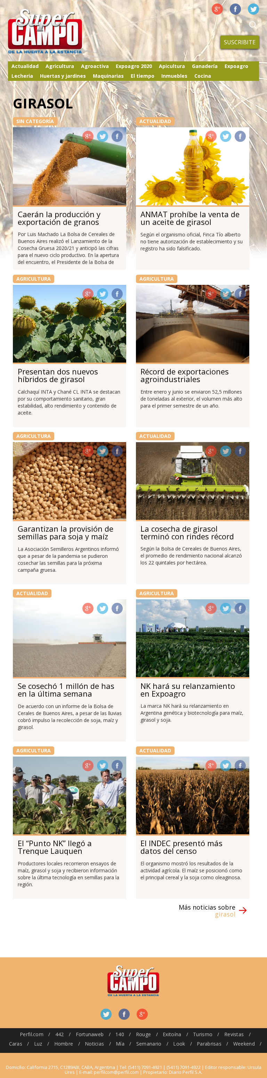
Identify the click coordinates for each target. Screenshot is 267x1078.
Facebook (235, 9)
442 (59, 1034)
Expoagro (236, 66)
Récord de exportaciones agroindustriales (184, 375)
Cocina (202, 76)
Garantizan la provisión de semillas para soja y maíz (65, 532)
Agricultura (60, 66)
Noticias (94, 1043)
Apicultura (172, 66)
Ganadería (205, 66)
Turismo (202, 1034)
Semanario (149, 1043)
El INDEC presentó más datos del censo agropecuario (181, 851)
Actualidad (25, 66)
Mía (120, 1043)
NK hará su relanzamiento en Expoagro (187, 690)
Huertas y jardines (63, 76)
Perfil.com (31, 1034)
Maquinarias (108, 76)
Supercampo (59, 31)
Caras (15, 1043)
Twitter (253, 9)
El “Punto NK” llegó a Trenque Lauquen (55, 847)
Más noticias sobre (207, 910)
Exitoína (172, 1034)
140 (119, 1034)
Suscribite (240, 42)
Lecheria (22, 76)
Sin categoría (35, 121)
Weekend (244, 1043)
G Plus (217, 9)
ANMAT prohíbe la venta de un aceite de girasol (190, 218)
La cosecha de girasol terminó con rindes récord (187, 532)
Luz (38, 1043)
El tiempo (142, 76)
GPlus (88, 136)
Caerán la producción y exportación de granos (59, 218)
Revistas (234, 1034)
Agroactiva (95, 66)
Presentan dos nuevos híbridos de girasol (58, 375)
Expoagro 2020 (134, 66)
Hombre (63, 1043)
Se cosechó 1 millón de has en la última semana (66, 690)
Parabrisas (209, 1043)
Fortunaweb (90, 1034)
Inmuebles (174, 76)
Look (179, 1043)
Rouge (143, 1034)
